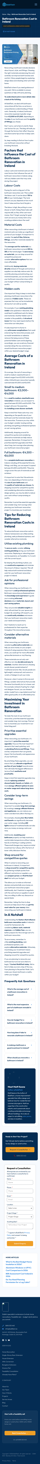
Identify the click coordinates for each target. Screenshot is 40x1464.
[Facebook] (3, 1340)
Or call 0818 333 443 (20, 1440)
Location (10, 1205)
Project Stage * (12, 1213)
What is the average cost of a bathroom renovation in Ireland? (18, 992)
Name (9, 1179)
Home (4, 14)
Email (9, 1196)
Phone (9, 1187)
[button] (20, 992)
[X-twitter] (6, 1340)
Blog (8, 14)
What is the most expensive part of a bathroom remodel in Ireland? (19, 1007)
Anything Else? (12, 1222)
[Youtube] (9, 1340)
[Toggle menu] (36, 4)
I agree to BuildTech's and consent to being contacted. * (18, 1235)
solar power (27, 1116)
